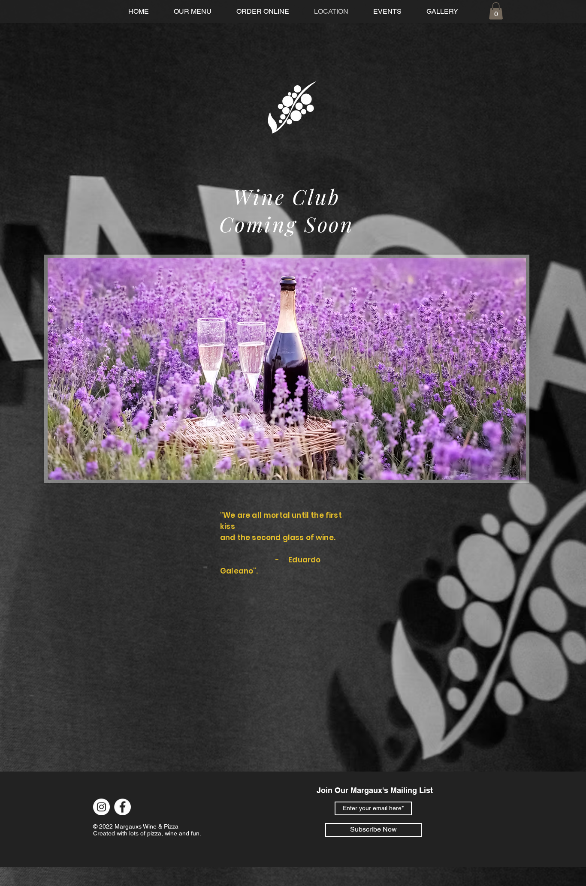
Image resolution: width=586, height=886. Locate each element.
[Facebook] (122, 807)
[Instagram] (101, 807)
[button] (496, 11)
